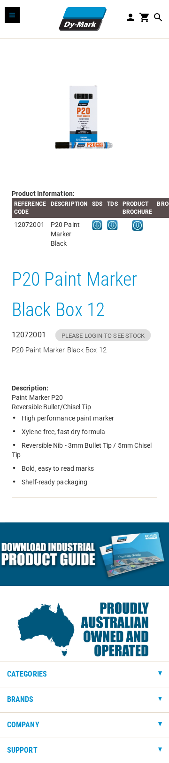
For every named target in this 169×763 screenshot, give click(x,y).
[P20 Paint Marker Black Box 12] (84, 113)
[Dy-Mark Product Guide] (84, 554)
